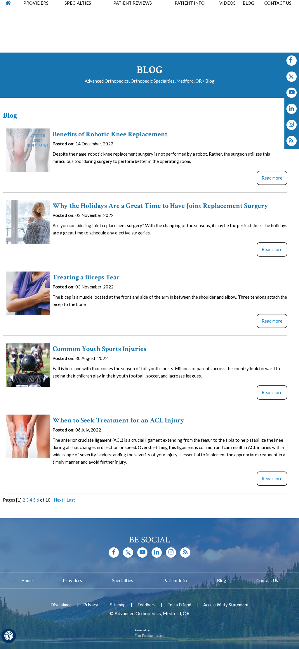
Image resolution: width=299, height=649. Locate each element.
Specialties (122, 580)
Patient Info (175, 580)
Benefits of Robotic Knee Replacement (110, 134)
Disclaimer (61, 604)
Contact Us (267, 580)
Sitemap (118, 604)
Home (27, 580)
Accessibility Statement (226, 604)
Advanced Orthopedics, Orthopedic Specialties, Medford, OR (143, 80)
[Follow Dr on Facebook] (291, 60)
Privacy (90, 604)
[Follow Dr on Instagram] (291, 109)
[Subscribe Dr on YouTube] (291, 93)
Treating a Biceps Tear (86, 277)
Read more (272, 177)
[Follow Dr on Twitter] (291, 77)
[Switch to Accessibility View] (8, 636)
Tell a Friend (179, 604)
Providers (72, 580)
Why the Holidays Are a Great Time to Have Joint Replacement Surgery (160, 205)
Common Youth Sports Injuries (99, 348)
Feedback (147, 604)
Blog (221, 580)
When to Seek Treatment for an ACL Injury (118, 420)
